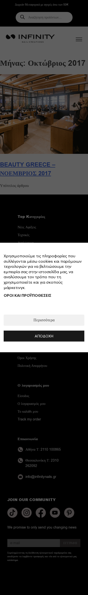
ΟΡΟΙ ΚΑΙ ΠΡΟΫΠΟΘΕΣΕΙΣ (27, 295)
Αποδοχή (44, 336)
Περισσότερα (44, 320)
